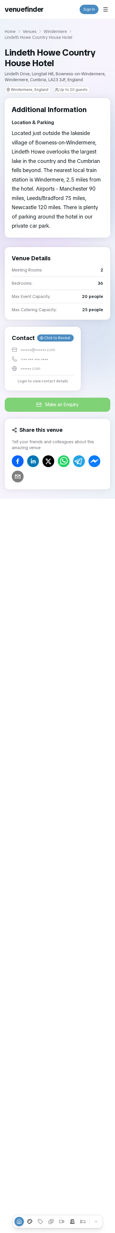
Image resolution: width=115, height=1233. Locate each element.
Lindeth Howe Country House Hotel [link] (38, 37)
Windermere (55, 31)
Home (10, 31)
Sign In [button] (89, 9)
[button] (43, 359)
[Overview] (19, 1221)
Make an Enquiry (62, 404)
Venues (30, 31)
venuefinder (24, 9)
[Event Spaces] (72, 1221)
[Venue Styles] (29, 1221)
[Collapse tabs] (96, 1221)
